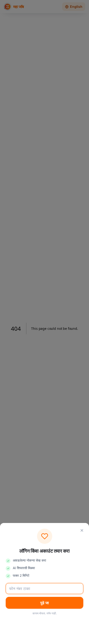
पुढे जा (44, 602)
